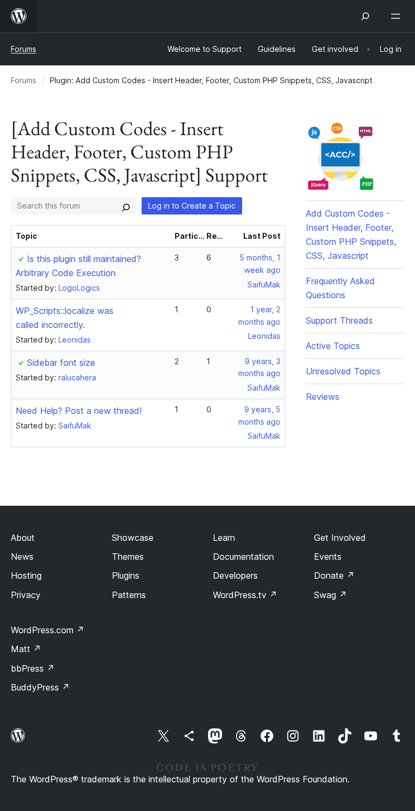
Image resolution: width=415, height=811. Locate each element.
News (22, 556)
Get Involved (340, 537)
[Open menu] (397, 16)
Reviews (322, 396)
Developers (235, 575)
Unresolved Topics (343, 371)
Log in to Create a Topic (192, 205)
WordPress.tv (245, 594)
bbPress (33, 668)
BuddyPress (40, 687)
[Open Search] (365, 16)
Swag (330, 594)
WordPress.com (47, 630)
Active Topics (333, 345)
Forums (23, 48)
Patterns (129, 594)
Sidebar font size (61, 362)
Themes (128, 556)
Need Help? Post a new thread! (79, 410)
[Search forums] (126, 206)
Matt (26, 649)
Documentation (243, 556)
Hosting (26, 575)
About (23, 537)
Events (328, 556)
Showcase (132, 537)
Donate (334, 575)
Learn (224, 537)
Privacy (26, 594)
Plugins (125, 575)
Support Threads (339, 320)
